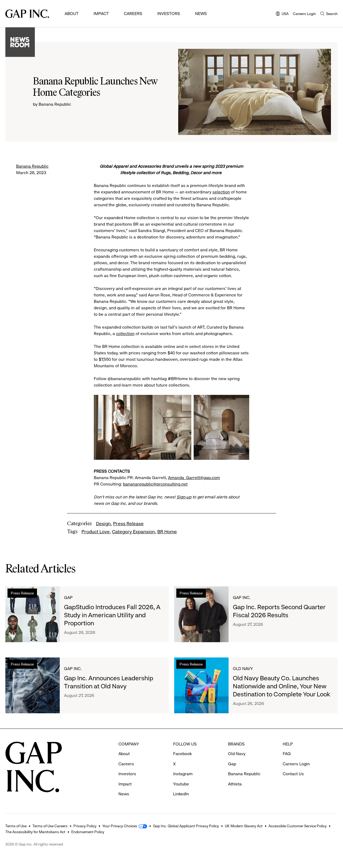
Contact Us (293, 773)
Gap (68, 597)
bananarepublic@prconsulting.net (155, 484)
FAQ (287, 753)
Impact (101, 13)
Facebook (182, 753)
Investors (168, 13)
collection (125, 333)
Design (103, 523)
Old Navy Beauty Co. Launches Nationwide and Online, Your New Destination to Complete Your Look (281, 686)
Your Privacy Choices (119, 826)
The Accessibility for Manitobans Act (35, 832)
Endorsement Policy (87, 832)
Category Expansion (133, 531)
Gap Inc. (242, 597)
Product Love (95, 531)
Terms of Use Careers (50, 826)
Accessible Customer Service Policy (298, 826)
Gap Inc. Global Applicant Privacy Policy (186, 826)
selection (221, 191)
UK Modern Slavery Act (244, 826)
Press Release (128, 523)
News (201, 13)
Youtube (181, 784)
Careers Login (304, 14)
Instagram (183, 773)
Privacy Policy (84, 826)
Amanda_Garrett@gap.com (194, 477)
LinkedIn (181, 793)
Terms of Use (16, 826)
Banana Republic (32, 166)
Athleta (235, 784)
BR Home (167, 531)
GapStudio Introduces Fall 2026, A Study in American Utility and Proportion (112, 615)
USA (282, 14)
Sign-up (184, 496)
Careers (133, 13)
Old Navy (243, 668)
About (72, 13)
